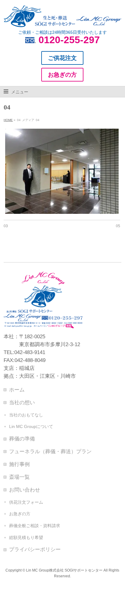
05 (118, 226)
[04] (61, 171)
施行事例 (19, 464)
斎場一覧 (19, 477)
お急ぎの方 (19, 513)
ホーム (17, 390)
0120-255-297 (69, 39)
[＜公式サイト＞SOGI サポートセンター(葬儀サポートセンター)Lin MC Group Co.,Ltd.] (62, 20)
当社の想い (22, 402)
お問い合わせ (24, 490)
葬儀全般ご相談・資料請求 (34, 525)
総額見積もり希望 (26, 537)
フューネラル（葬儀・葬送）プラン (50, 451)
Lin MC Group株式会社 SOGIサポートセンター (64, 570)
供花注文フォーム (26, 502)
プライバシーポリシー (35, 549)
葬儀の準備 (22, 439)
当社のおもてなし (26, 414)
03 (6, 226)
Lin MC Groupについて (31, 426)
